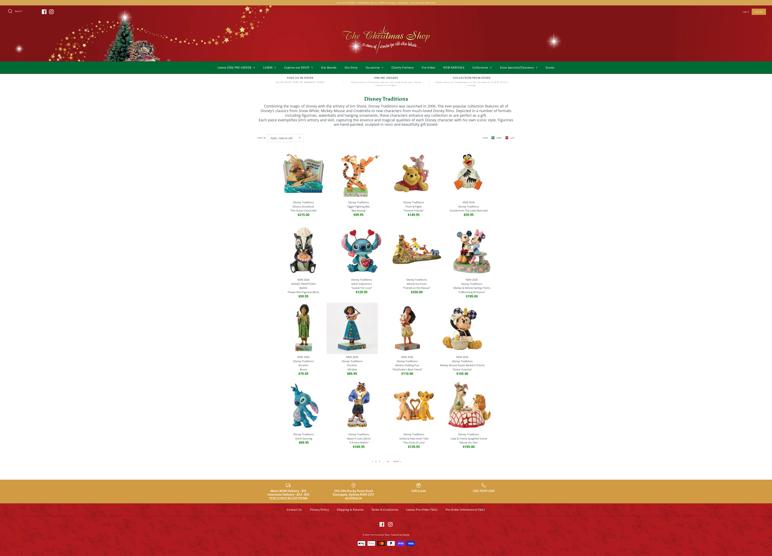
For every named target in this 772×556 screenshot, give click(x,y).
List (512, 137)
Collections (482, 67)
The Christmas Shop (379, 534)
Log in (746, 11)
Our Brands (329, 67)
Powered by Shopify (400, 534)
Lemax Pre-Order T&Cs (421, 509)
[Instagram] (51, 11)
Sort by (261, 137)
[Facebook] (44, 11)
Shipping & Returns (350, 509)
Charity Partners (402, 67)
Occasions (374, 67)
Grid (499, 137)
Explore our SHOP (298, 67)
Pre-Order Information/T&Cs (465, 509)
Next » (397, 461)
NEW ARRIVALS (453, 67)
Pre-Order (428, 67)
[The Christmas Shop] (386, 24)
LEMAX (269, 67)
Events (550, 67)
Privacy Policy (319, 509)
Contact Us (294, 509)
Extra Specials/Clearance (519, 67)
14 (388, 461)
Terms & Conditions (385, 509)
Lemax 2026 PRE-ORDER (236, 67)
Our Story (351, 67)
